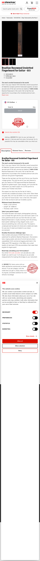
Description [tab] (6, 151)
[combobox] (12, 9)
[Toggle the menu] (37, 3)
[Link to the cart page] (32, 3)
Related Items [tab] (18, 151)
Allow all (20, 341)
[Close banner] (37, 282)
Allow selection (20, 346)
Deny (20, 350)
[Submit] (21, 9)
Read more (5, 95)
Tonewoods (9, 18)
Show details (30, 336)
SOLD (20, 111)
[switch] (35, 317)
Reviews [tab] (28, 151)
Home (3, 18)
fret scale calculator (14, 253)
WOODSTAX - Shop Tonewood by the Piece (25, 18)
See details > (27, 126)
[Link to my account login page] (27, 3)
